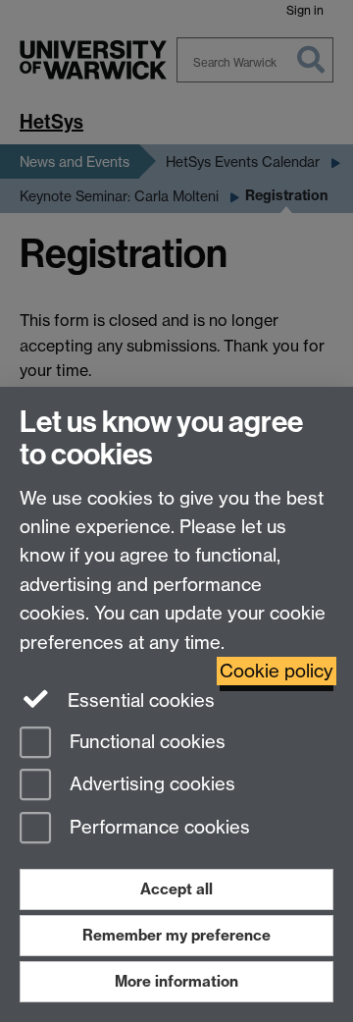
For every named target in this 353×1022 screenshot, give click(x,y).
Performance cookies (157, 828)
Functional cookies (145, 741)
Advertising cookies (150, 785)
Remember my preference (176, 935)
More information (176, 981)
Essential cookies (139, 700)
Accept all (176, 889)
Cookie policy (276, 671)
